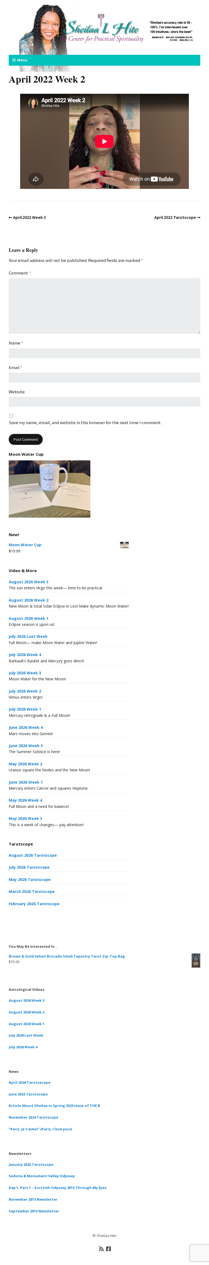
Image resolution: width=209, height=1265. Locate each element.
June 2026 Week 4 (26, 727)
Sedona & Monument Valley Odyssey (42, 1175)
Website (17, 391)
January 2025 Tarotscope (31, 1164)
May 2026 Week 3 (25, 818)
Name (16, 343)
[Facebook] (108, 1248)
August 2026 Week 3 (28, 581)
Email (15, 367)
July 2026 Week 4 (25, 654)
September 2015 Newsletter (34, 1211)
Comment (20, 273)
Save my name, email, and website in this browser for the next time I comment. (85, 422)
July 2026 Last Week (28, 636)
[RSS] (101, 1248)
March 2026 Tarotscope (32, 891)
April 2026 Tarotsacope (29, 1082)
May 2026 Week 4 (25, 800)
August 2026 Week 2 (28, 600)
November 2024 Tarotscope (33, 1117)
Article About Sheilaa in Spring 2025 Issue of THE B (54, 1105)
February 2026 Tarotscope (34, 903)
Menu (22, 60)
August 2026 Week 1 (28, 618)
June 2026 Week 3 (26, 745)
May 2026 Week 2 (25, 763)
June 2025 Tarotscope (28, 1094)
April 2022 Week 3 (29, 217)
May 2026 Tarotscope (30, 879)
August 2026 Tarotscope (33, 855)
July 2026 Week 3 (25, 672)
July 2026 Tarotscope (29, 867)
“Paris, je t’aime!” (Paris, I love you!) (40, 1129)
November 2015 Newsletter (33, 1199)
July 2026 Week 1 (25, 709)
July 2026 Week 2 (25, 691)
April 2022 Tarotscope (175, 217)
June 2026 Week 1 (26, 782)
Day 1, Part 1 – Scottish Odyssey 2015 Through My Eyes (57, 1187)
